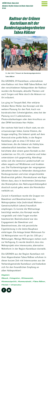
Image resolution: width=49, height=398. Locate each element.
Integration (15, 278)
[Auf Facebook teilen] (3, 290)
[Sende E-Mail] (9, 290)
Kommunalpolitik (9, 281)
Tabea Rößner (39, 281)
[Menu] (44, 4)
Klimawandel (27, 278)
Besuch (5, 278)
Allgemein (5, 275)
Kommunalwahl (25, 281)
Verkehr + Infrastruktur (12, 285)
